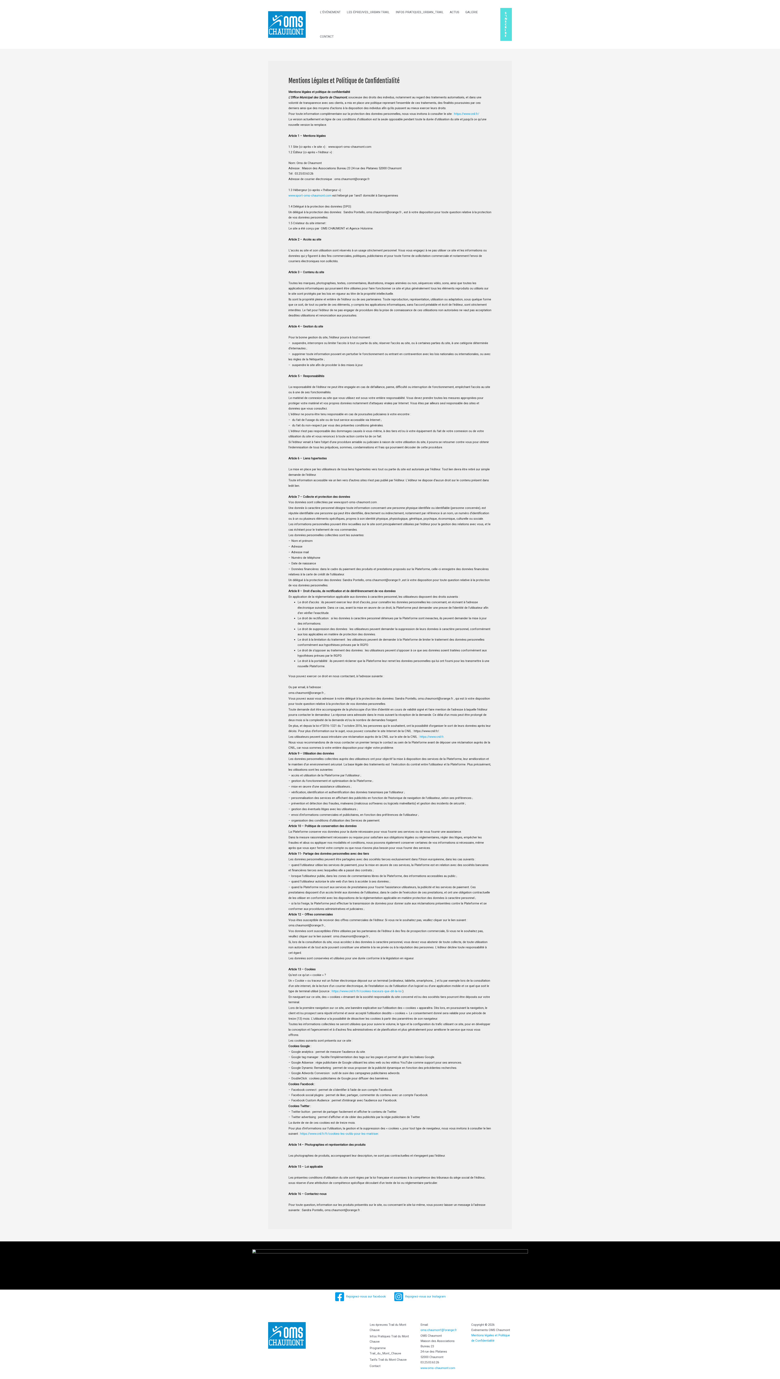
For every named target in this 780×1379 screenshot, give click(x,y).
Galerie (471, 12)
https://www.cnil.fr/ (466, 114)
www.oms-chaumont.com (437, 1368)
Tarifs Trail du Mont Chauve (388, 1359)
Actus (454, 12)
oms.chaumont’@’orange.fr (438, 1330)
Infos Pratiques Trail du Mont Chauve (389, 1339)
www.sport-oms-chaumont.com (310, 195)
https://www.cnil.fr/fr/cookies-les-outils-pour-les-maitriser (339, 1133)
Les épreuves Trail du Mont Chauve (388, 1327)
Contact (327, 36)
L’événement (330, 12)
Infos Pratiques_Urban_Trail (420, 12)
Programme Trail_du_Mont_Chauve (385, 1351)
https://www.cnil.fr (431, 737)
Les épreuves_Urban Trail (368, 12)
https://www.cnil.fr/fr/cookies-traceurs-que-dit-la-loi (367, 991)
